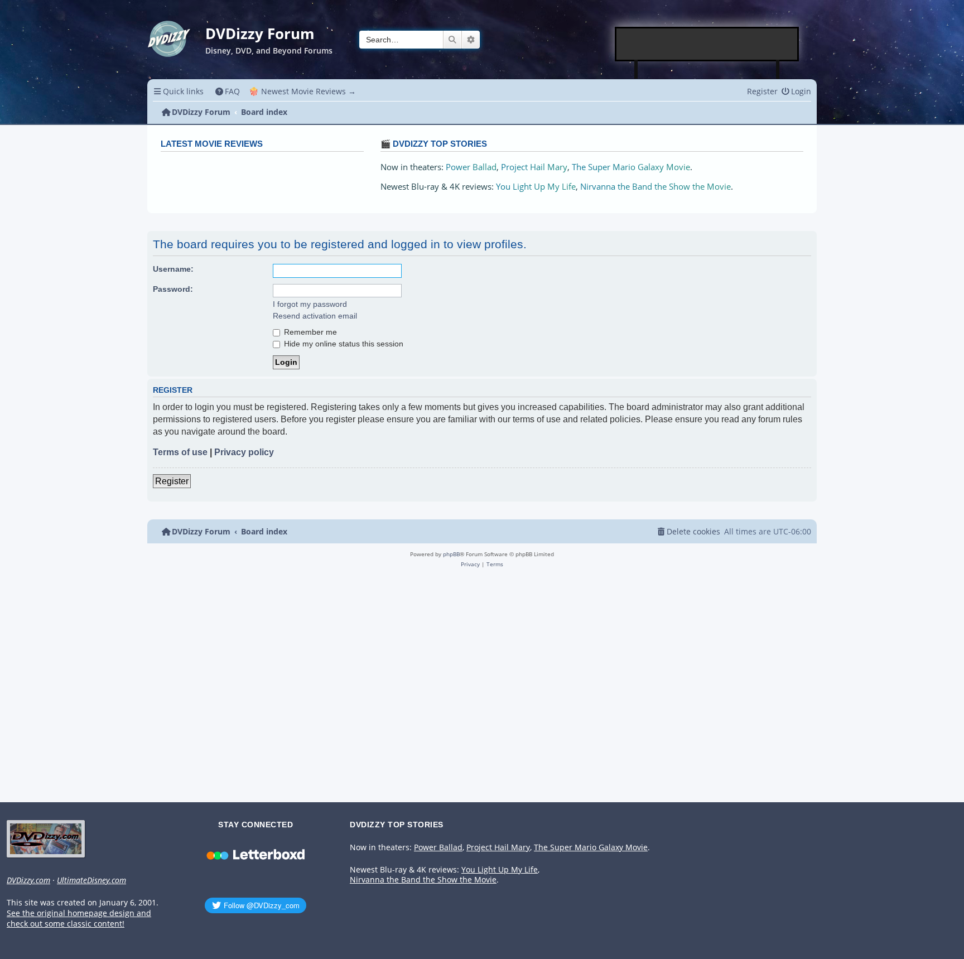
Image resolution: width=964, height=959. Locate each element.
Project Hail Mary (534, 167)
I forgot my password (310, 304)
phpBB (451, 554)
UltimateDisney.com (91, 880)
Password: (173, 289)
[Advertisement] (707, 44)
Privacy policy (244, 452)
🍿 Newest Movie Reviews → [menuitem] (302, 91)
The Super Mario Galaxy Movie (631, 167)
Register (172, 481)
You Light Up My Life (536, 186)
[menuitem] (227, 91)
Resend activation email (315, 315)
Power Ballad (471, 167)
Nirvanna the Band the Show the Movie (655, 186)
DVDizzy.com (28, 880)
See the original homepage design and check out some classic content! (79, 918)
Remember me (309, 331)
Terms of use (180, 452)
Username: (173, 268)
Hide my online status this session (342, 343)
